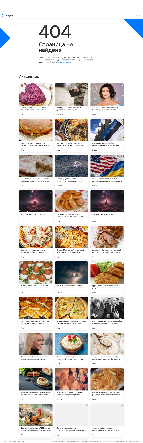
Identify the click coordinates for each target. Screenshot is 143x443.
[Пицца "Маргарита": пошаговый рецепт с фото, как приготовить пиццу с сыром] (71, 242)
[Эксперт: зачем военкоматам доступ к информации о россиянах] (71, 100)
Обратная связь (134, 441)
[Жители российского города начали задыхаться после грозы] (71, 278)
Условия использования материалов (115, 441)
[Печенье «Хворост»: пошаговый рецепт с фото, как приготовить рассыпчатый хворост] (107, 385)
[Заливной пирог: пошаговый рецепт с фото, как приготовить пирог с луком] (36, 135)
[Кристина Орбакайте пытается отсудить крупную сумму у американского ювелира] (36, 349)
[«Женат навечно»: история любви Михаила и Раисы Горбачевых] (107, 313)
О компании (12, 441)
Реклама (21, 441)
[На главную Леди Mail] (9, 15)
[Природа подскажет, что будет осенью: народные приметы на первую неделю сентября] (71, 385)
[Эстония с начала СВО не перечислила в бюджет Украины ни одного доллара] (107, 135)
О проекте (54, 441)
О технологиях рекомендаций (69, 441)
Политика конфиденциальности (91, 441)
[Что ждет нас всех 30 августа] (36, 207)
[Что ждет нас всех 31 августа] (107, 207)
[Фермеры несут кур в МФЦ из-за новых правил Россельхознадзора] (36, 420)
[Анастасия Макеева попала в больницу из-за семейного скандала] (107, 100)
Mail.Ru (4, 441)
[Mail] (3, 15)
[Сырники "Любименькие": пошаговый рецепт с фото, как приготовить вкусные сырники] (71, 207)
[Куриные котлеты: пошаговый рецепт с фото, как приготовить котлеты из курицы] (107, 278)
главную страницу (63, 62)
